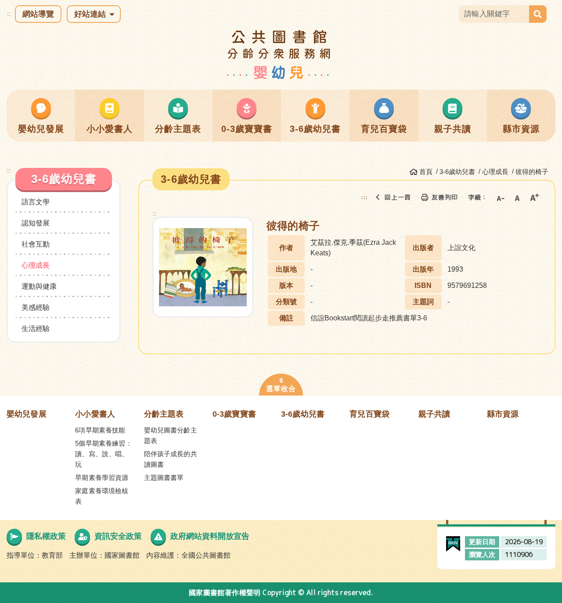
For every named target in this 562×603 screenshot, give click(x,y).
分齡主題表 (164, 414)
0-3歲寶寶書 (234, 414)
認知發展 (36, 223)
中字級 (517, 197)
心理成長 (36, 265)
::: (9, 14)
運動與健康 (39, 286)
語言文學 (36, 202)
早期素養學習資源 (101, 477)
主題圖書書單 (164, 477)
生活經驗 (36, 328)
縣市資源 (503, 414)
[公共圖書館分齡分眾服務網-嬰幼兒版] (281, 54)
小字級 (500, 197)
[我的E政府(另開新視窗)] (453, 541)
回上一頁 (398, 197)
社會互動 (36, 244)
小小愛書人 (95, 414)
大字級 (534, 197)
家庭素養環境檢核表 (101, 496)
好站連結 (90, 14)
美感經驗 (36, 307)
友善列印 (445, 197)
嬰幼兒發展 (27, 414)
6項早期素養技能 (100, 430)
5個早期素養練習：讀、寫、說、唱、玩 (103, 454)
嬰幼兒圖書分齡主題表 (170, 435)
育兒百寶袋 (369, 414)
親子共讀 (434, 414)
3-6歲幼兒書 (302, 414)
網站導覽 (38, 14)
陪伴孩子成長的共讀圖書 (170, 459)
